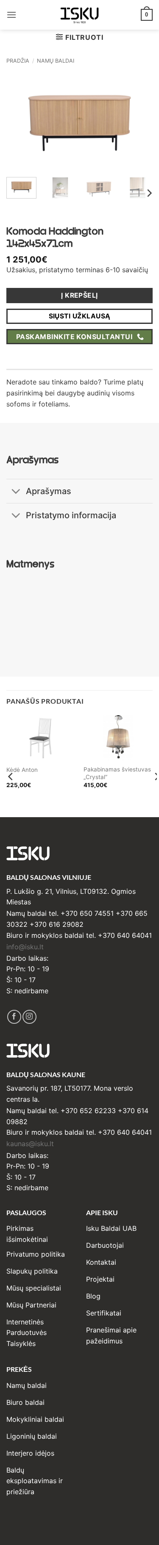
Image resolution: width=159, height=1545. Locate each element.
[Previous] (20, 122)
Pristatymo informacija (71, 515)
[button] (11, 14)
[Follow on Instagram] (29, 1017)
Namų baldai (55, 61)
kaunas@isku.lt (30, 1143)
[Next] (139, 122)
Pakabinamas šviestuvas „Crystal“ (117, 773)
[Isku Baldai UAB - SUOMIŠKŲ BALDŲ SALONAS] (80, 14)
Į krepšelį (79, 295)
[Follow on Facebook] (14, 1017)
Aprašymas (48, 491)
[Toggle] (15, 492)
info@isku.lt (25, 946)
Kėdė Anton (22, 769)
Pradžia (17, 61)
